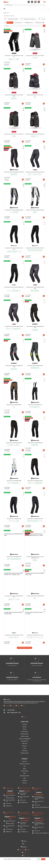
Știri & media (24, 750)
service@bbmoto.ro (24, 831)
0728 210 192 (37, 805)
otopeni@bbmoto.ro (24, 802)
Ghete (24, 773)
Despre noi (24, 745)
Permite (43, 859)
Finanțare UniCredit (24, 753)
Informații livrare (24, 741)
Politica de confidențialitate (24, 738)
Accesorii (24, 782)
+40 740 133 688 (9, 829)
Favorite (24, 729)
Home (5, 12)
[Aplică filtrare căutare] (44, 26)
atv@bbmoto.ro (9, 831)
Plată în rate (24, 743)
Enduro (24, 778)
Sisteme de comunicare (24, 763)
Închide (38, 859)
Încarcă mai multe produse (24, 647)
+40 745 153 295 (11, 710)
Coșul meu (24, 726)
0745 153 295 (8, 803)
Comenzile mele (24, 731)
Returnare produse (24, 734)
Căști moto (24, 761)
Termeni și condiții (24, 736)
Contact (24, 748)
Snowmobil (24, 780)
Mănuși (24, 768)
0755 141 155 (22, 800)
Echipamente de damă (24, 775)
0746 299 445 (22, 829)
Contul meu (24, 724)
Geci (24, 766)
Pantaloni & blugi (24, 771)
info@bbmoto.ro (9, 805)
